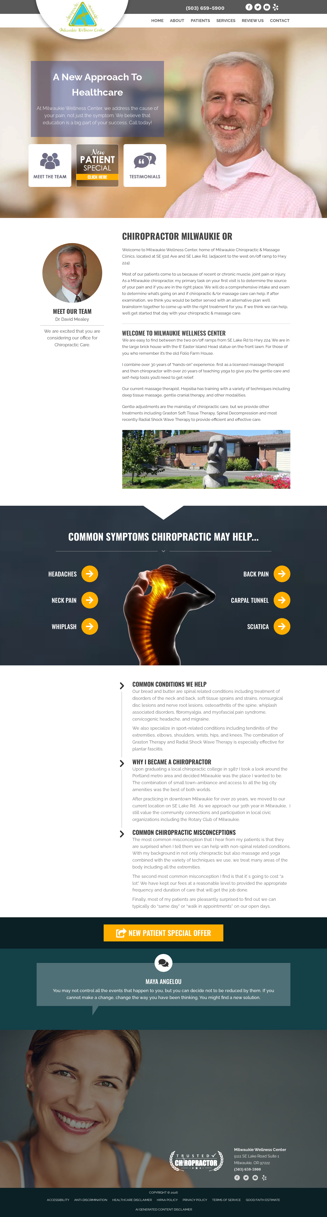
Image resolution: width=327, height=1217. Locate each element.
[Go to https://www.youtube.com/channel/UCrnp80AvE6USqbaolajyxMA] (266, 8)
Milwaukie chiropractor (152, 280)
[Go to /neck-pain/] (67, 600)
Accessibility (58, 1200)
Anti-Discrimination (90, 1200)
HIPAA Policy (167, 1200)
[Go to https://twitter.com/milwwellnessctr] (257, 8)
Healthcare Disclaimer (132, 1200)
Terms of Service (226, 1200)
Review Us (253, 20)
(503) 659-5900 (205, 8)
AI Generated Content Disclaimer (163, 1209)
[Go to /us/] (72, 273)
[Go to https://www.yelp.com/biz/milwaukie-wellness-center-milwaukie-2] (275, 8)
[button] (163, 932)
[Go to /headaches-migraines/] (67, 573)
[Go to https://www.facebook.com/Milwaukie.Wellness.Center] (249, 8)
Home (157, 20)
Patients (200, 20)
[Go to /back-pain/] (259, 573)
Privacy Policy (195, 1200)
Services (225, 20)
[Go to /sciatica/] (259, 626)
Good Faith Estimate (263, 1200)
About (177, 20)
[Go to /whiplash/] (67, 626)
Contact (280, 20)
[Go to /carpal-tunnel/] (259, 600)
